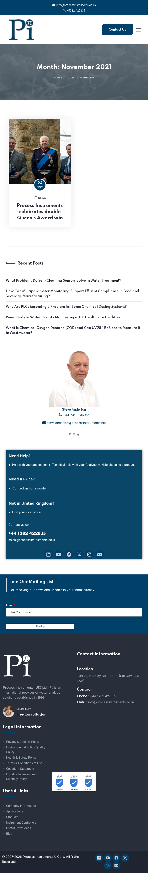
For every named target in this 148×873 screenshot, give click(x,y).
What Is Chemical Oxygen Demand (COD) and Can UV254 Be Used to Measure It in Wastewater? (73, 330)
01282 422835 (75, 10)
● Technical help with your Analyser (72, 465)
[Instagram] (89, 554)
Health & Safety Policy (21, 757)
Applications (14, 811)
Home (58, 78)
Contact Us (117, 29)
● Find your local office (24, 512)
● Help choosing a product (116, 465)
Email (10, 605)
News (42, 198)
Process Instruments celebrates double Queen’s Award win (40, 212)
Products (12, 817)
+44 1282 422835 (103, 696)
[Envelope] (99, 554)
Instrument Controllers (21, 822)
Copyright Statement (20, 769)
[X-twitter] (79, 554)
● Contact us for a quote (27, 488)
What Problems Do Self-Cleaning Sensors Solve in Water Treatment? (63, 280)
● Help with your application (28, 465)
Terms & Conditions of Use (24, 763)
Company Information (21, 806)
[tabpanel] (74, 388)
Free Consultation (31, 714)
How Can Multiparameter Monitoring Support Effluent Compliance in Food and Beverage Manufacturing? (72, 294)
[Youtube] (58, 554)
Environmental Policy (20, 747)
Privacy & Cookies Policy (23, 742)
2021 (71, 78)
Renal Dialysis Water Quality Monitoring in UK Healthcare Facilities (63, 317)
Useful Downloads (18, 828)
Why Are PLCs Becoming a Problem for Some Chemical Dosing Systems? (66, 307)
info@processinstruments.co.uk (76, 5)
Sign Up (40, 626)
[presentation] (70, 433)
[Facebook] (69, 554)
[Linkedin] (48, 554)
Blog (9, 834)
